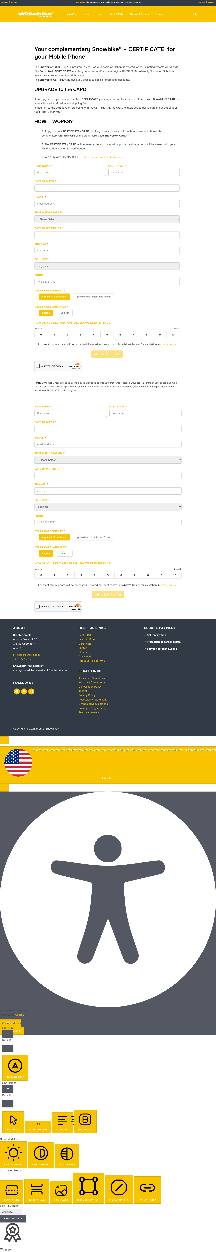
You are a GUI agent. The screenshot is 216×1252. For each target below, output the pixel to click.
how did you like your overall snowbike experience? (72, 322)
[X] (24, 691)
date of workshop (47, 228)
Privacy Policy (87, 695)
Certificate (85, 643)
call (14, 2)
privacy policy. (167, 344)
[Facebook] (17, 691)
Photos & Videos (139, 14)
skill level (42, 259)
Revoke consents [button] (89, 712)
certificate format (48, 290)
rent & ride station (48, 212)
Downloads (85, 656)
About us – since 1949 (92, 660)
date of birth (44, 181)
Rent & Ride (116, 14)
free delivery (81, 2)
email (4, 2)
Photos (83, 648)
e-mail (39, 197)
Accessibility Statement (93, 699)
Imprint (83, 690)
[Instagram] (31, 691)
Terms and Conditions (92, 678)
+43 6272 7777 (22, 659)
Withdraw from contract (93, 682)
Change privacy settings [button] (93, 703)
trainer (40, 243)
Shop (87, 14)
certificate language (50, 306)
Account (211, 2)
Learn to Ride (87, 639)
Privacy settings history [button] (93, 708)
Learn (100, 14)
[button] (195, 14)
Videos (83, 652)
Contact (160, 14)
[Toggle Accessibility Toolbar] (4, 740)
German (201, 2)
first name (42, 165)
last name (115, 165)
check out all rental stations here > (103, 157)
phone (38, 275)
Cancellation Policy (90, 686)
